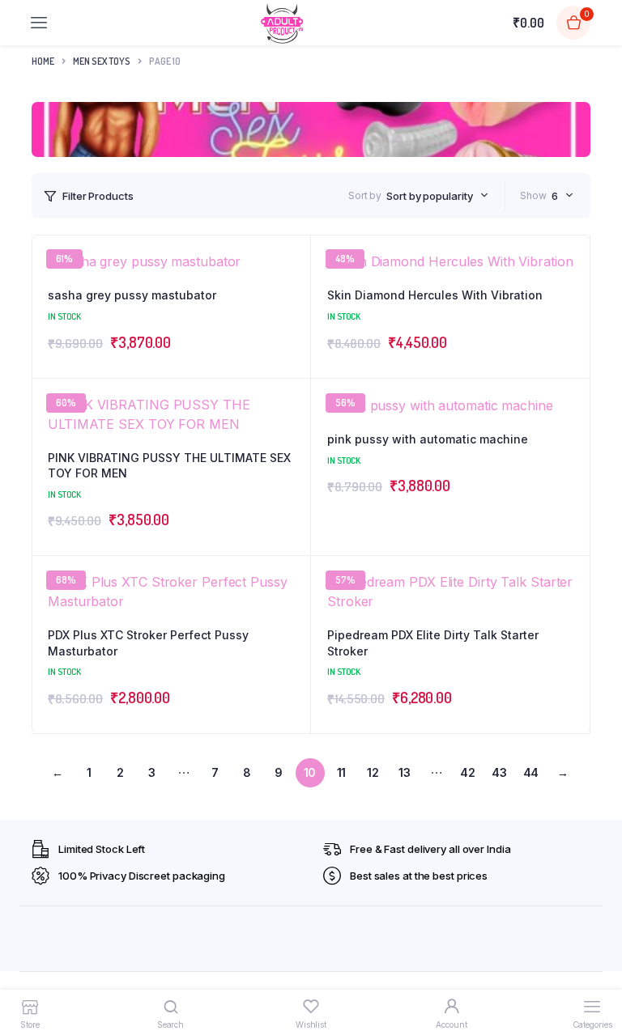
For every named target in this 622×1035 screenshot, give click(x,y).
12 (373, 772)
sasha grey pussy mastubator (132, 295)
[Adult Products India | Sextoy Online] (282, 23)
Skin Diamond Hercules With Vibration (435, 295)
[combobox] (436, 195)
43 (499, 772)
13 (404, 772)
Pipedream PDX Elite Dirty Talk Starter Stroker (433, 643)
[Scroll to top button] (596, 970)
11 (342, 772)
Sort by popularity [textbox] (429, 195)
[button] (290, 443)
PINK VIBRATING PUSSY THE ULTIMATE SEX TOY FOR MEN (169, 466)
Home (43, 61)
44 (531, 772)
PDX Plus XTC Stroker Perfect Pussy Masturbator (148, 643)
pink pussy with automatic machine (427, 439)
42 (467, 772)
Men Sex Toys (101, 61)
